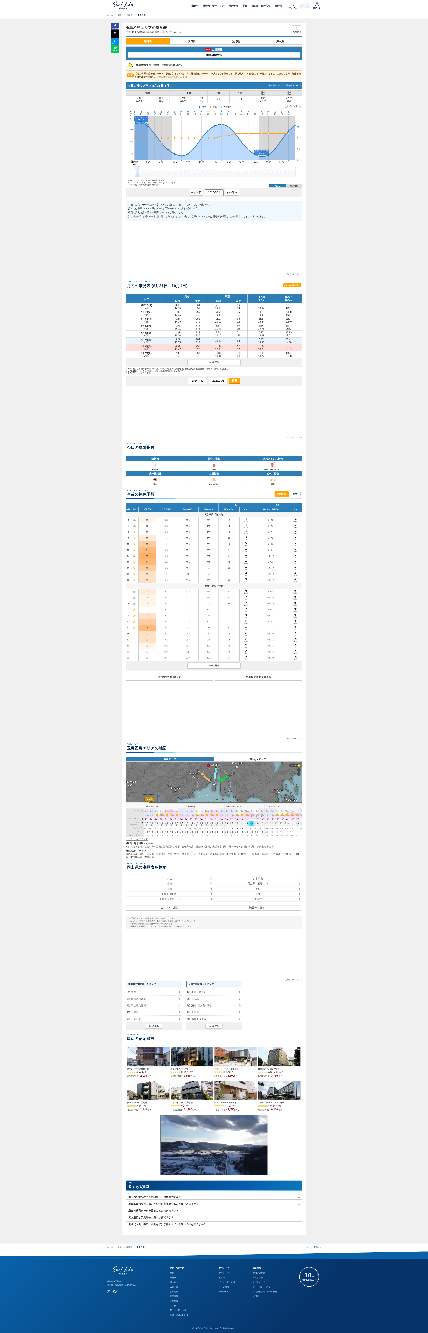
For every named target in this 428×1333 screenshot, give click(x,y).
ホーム (110, 15)
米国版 (256, 1296)
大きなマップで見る (137, 839)
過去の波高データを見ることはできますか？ (153, 1210)
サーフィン (224, 1273)
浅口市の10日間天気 (169, 677)
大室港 (150, 854)
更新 (234, 380)
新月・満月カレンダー (180, 1315)
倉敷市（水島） (170, 893)
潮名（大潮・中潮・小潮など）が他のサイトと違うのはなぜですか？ (167, 1224)
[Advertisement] (214, 249)
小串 (169, 888)
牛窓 (169, 883)
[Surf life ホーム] (123, 6)
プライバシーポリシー (263, 1287)
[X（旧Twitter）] (108, 1291)
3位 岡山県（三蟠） (138, 1005)
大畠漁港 (161, 854)
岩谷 (142, 854)
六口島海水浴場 (134, 846)
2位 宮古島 (193, 998)
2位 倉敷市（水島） (138, 998)
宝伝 (257, 888)
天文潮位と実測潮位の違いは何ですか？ (151, 1217)
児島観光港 (174, 854)
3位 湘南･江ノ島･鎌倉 (199, 1005)
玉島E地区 (288, 854)
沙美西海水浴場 (171, 846)
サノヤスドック (199, 854)
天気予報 (174, 1287)
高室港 (265, 854)
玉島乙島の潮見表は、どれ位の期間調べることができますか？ (163, 1203)
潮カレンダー (176, 1282)
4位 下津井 (133, 1012)
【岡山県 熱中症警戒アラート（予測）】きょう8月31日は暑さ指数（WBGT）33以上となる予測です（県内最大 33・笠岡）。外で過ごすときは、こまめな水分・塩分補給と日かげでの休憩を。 (214, 75)
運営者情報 (258, 1277)
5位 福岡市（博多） (198, 1018)
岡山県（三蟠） (256, 883)
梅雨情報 (174, 1296)
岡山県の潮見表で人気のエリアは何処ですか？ (154, 1196)
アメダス (174, 1305)
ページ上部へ (314, 1247)
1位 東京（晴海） (196, 992)
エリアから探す (170, 907)
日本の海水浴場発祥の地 (241, 846)
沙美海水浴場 (217, 854)
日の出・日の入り (178, 1310)
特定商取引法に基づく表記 (265, 1291)
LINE (115, 51)
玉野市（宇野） (168, 898)
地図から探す (257, 907)
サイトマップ (259, 1282)
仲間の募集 (224, 1291)
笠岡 (257, 893)
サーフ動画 (224, 1287)
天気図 (192, 41)
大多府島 (258, 878)
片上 (169, 878)
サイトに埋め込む (292, 285)
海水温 (280, 41)
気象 (120, 15)
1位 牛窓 (131, 992)
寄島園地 (149, 857)
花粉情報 (174, 1301)
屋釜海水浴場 (203, 846)
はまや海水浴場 (152, 846)
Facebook (115, 28)
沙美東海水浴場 (265, 846)
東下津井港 (136, 857)
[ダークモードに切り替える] (305, 5)
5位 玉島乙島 (134, 1018)
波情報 (236, 41)
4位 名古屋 (193, 1012)
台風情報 (174, 1291)
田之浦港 (275, 854)
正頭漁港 (254, 854)
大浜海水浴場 (219, 846)
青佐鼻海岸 (188, 846)
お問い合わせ (259, 1273)
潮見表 (130, 15)
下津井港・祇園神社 (236, 854)
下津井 (258, 898)
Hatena (115, 43)
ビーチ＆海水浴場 (227, 1282)
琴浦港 (185, 854)
